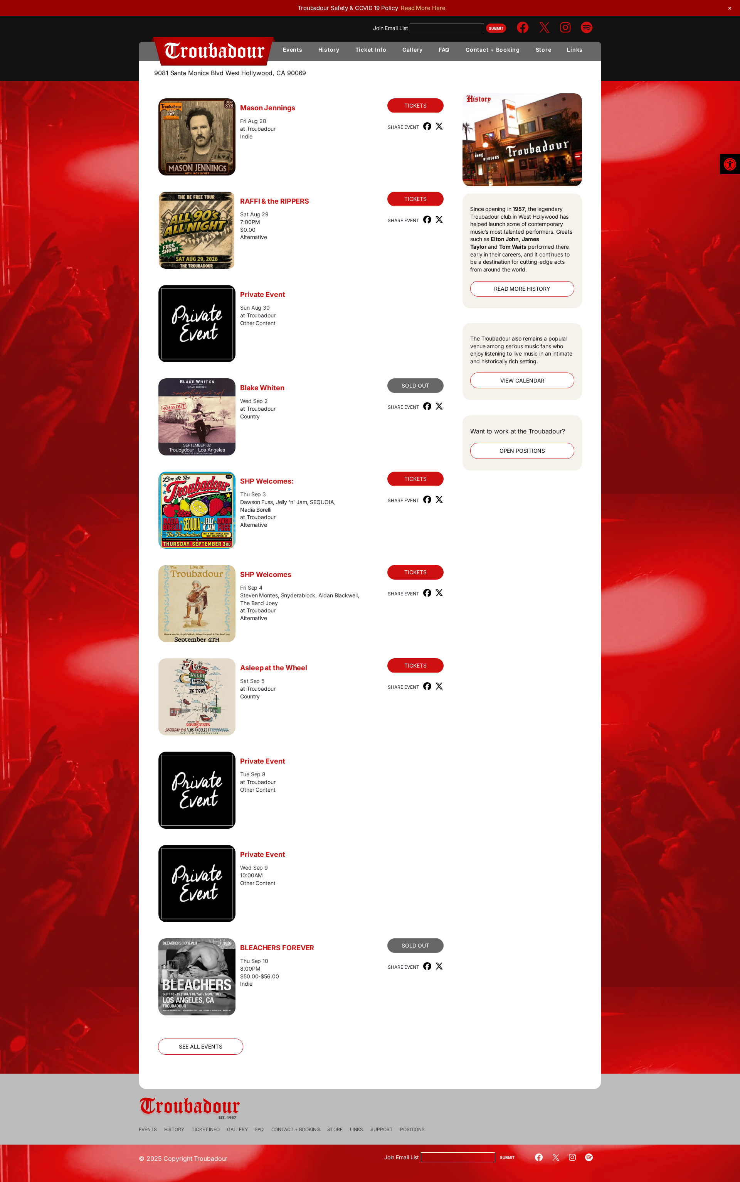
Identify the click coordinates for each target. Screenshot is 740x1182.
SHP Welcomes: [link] (267, 481)
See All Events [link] (200, 1046)
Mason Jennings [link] (267, 108)
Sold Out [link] (415, 385)
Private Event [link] (262, 294)
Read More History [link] (522, 288)
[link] (730, 164)
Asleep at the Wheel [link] (273, 668)
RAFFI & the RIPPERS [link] (274, 201)
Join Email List (390, 28)
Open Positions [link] (522, 450)
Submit (496, 28)
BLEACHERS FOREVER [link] (277, 948)
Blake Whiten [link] (262, 388)
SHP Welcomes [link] (265, 574)
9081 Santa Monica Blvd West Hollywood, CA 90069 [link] (230, 73)
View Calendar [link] (522, 380)
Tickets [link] (415, 105)
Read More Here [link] (423, 8)
